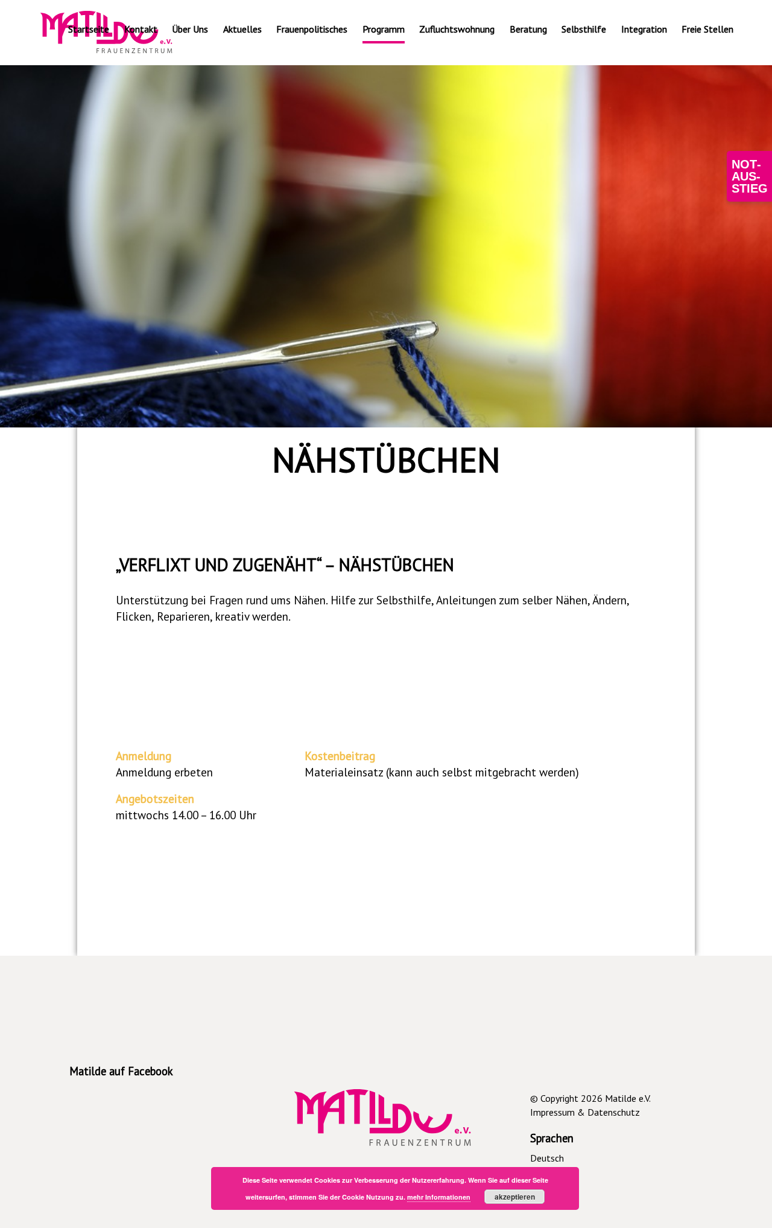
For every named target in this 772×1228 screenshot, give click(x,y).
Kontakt (140, 29)
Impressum (552, 1112)
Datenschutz (613, 1112)
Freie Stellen (707, 29)
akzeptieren (515, 1196)
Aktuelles (242, 29)
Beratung (528, 29)
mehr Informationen (438, 1196)
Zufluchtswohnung (457, 29)
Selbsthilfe (584, 29)
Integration (644, 29)
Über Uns (190, 29)
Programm (383, 29)
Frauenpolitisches (311, 29)
